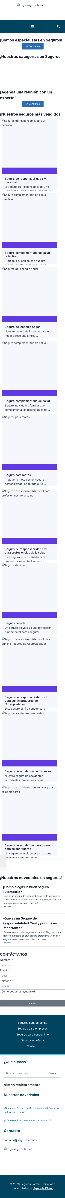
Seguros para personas (32, 1022)
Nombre (5, 959)
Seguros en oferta (32, 1040)
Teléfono (6, 981)
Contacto (32, 1046)
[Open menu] (32, 26)
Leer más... (7, 906)
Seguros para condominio (32, 1034)
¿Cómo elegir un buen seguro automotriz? (27, 1120)
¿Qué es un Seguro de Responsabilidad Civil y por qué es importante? (30, 923)
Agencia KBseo (43, 1188)
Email (4, 970)
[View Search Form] (58, 26)
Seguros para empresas (33, 1028)
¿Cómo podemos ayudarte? (18, 991)
